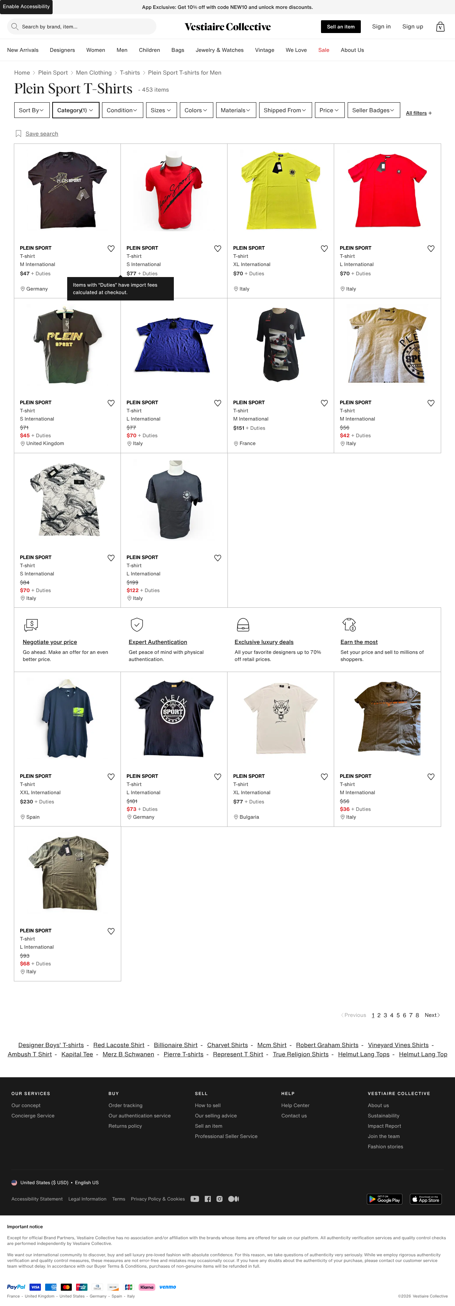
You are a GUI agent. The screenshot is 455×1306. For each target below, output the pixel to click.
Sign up (412, 26)
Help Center (296, 1105)
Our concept (26, 1105)
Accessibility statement (37, 1199)
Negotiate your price (50, 642)
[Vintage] (280, 50)
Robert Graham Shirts (327, 1045)
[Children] (165, 50)
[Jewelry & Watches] (249, 50)
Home (22, 72)
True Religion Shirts (300, 1054)
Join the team (384, 1136)
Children (149, 50)
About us (378, 1105)
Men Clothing (94, 72)
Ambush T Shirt (29, 1054)
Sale (324, 50)
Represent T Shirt (238, 1054)
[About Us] (370, 50)
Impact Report (384, 1126)
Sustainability (384, 1116)
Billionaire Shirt (176, 1045)
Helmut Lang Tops (364, 1054)
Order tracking (125, 1105)
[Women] (111, 50)
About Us (352, 50)
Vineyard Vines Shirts (398, 1045)
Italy (131, 1296)
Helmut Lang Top (423, 1054)
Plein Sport (53, 72)
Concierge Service (32, 1116)
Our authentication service (139, 1116)
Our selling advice (216, 1116)
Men (122, 50)
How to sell (207, 1105)
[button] (440, 27)
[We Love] (313, 50)
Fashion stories (385, 1146)
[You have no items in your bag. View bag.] (440, 27)
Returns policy (125, 1126)
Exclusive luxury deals (264, 642)
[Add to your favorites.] (111, 248)
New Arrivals (22, 50)
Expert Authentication (158, 642)
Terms (118, 1199)
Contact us (294, 1116)
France (13, 1296)
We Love (296, 50)
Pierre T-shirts (184, 1054)
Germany (98, 1296)
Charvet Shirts (227, 1045)
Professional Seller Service (226, 1136)
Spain (117, 1296)
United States (72, 1296)
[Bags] (190, 50)
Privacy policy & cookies (158, 1199)
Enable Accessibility (26, 6)
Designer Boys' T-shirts (51, 1045)
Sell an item (341, 26)
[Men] (133, 50)
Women (95, 50)
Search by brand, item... (49, 26)
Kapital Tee (77, 1054)
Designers (62, 50)
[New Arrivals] (44, 50)
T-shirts (130, 72)
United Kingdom (40, 1296)
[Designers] (81, 50)
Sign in (381, 26)
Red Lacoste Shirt (119, 1045)
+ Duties (40, 273)
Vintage (264, 50)
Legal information (87, 1199)
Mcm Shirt (272, 1045)
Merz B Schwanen (128, 1054)
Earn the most (359, 642)
